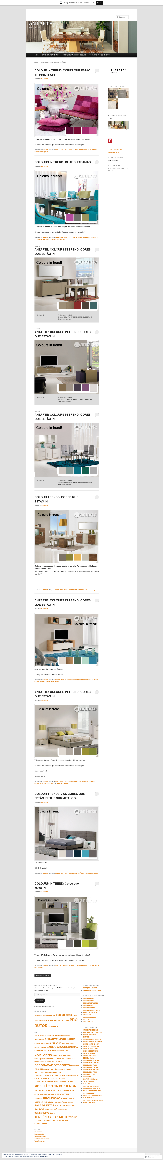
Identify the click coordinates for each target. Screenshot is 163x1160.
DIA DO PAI (38, 1072)
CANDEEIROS (66, 1055)
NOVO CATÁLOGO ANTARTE (58, 1090)
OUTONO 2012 (38, 1095)
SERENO (43, 783)
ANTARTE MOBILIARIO (60, 1039)
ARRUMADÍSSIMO (89, 1035)
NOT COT (86, 1019)
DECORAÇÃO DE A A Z (91, 1060)
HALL (36, 1079)
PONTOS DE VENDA (61, 1020)
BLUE (61, 237)
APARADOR (55, 1043)
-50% (36, 1036)
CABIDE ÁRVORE (57, 1047)
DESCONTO (62, 1065)
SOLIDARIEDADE (42, 1112)
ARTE (63, 1043)
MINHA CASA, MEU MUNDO (92, 1088)
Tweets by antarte (113, 152)
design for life (50, 1069)
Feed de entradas (40, 1136)
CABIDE (43, 1047)
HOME (55, 1078)
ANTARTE (39, 1039)
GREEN (36, 682)
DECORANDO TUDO (90, 1072)
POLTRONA (38, 1099)
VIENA (59, 1121)
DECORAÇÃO (43, 1065)
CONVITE (52, 1015)
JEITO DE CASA (88, 1081)
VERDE (42, 682)
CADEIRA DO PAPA (43, 1050)
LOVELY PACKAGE (89, 1017)
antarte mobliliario (42, 1043)
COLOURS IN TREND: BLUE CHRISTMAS (62, 162)
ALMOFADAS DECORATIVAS (61, 1036)
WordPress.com (39, 1141)
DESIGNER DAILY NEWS (91, 1010)
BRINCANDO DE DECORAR (92, 1042)
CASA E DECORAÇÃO (90, 1051)
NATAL (37, 1090)
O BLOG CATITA (88, 1098)
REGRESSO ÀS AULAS (61, 1102)
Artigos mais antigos (42, 975)
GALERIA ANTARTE (44, 1020)
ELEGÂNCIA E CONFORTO (44, 1076)
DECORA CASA (88, 1058)
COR (77, 965)
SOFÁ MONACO (62, 1110)
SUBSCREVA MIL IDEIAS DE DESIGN (46, 985)
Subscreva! (39, 1001)
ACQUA (57, 680)
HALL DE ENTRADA (45, 1078)
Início (37, 55)
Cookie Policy (44, 1156)
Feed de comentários (41, 1139)
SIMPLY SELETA (89, 1102)
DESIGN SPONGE (89, 1008)
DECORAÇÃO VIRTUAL (91, 1070)
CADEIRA (73, 1046)
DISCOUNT (58, 1072)
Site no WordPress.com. (67, 1152)
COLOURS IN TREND (62, 150)
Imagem (37, 246)
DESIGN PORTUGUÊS (90, 1003)
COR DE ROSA (74, 150)
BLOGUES (37, 1047)
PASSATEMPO (63, 1094)
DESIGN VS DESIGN (64, 1069)
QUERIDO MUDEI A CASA (43, 1102)
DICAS (69, 1014)
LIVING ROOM (41, 1081)
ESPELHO (58, 1076)
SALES (48, 1109)
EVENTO (75, 1015)
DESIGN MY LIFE (89, 1074)
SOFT (48, 783)
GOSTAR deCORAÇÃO (90, 1079)
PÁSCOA (64, 1099)
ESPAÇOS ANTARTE (90, 988)
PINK (96, 150)
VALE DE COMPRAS (42, 1120)
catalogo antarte (42, 1058)
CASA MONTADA (89, 1053)
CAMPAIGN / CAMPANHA (50, 55)
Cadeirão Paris (58, 1051)
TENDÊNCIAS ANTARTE (51, 1117)
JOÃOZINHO (61, 1079)
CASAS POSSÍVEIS (90, 1056)
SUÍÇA (53, 1113)
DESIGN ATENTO (89, 998)
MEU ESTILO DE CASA (91, 1086)
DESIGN (45, 150)
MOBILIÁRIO (43, 1086)
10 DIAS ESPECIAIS (45, 1036)
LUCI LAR (86, 1084)
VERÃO (53, 1120)
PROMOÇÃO (51, 1098)
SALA (71, 1102)
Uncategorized (53, 1026)
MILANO (70, 1081)
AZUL (57, 237)
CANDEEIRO (57, 1055)
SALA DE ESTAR (44, 1105)
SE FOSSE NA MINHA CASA (93, 1100)
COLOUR (58, 965)
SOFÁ (54, 1109)
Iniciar (99, 3)
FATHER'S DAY (74, 1076)
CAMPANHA (43, 1054)
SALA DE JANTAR (45, 239)
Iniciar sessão (39, 1134)
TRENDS (73, 1117)
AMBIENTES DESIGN (90, 1030)
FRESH (92, 781)
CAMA (65, 1050)
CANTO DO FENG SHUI (91, 1044)
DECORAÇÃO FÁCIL (90, 1065)
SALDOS (39, 1109)
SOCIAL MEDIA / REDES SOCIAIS (74, 55)
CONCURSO (67, 1059)
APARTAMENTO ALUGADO (92, 1032)
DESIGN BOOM (88, 1001)
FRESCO (87, 781)
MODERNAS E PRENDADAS (92, 1095)
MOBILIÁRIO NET (89, 1093)
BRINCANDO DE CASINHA (92, 1039)
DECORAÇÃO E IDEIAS (91, 1063)
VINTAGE (65, 1121)
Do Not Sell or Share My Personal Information (89, 1152)
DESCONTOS (74, 1066)
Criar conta (38, 1132)
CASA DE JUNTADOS (90, 1049)
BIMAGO (86, 1037)
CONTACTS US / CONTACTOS (99, 55)
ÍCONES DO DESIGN (40, 1123)
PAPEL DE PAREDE (49, 1095)
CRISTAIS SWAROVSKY (55, 1062)
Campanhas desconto (42, 1015)
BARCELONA (70, 1043)
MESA (52, 1081)
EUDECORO (87, 1077)
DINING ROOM (49, 1073)
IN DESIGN (87, 1015)
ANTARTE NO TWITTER (115, 149)
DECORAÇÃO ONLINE (90, 1067)
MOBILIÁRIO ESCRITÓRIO (92, 1091)
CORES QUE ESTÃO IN (86, 150)
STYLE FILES (88, 1022)
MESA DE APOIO (60, 1082)
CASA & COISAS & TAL (91, 1046)
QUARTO (72, 1098)
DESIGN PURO (88, 1005)
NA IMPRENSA (64, 1086)
